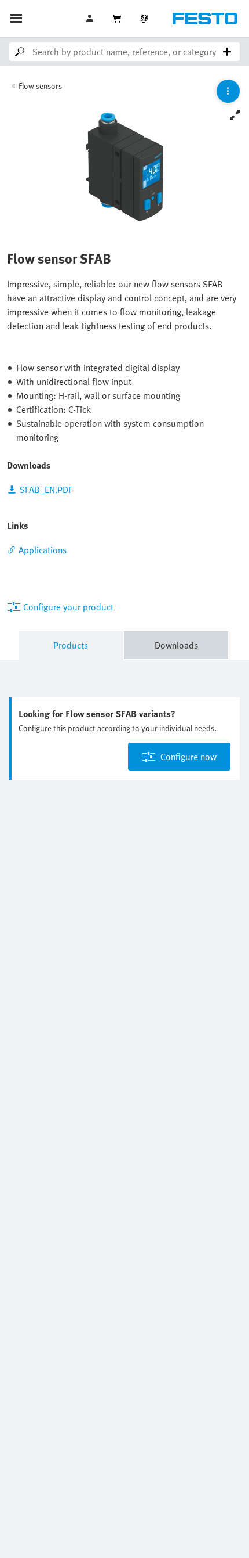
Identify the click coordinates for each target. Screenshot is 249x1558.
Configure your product (68, 607)
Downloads (176, 645)
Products (70, 645)
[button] (91, 18)
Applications (43, 550)
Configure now (188, 757)
